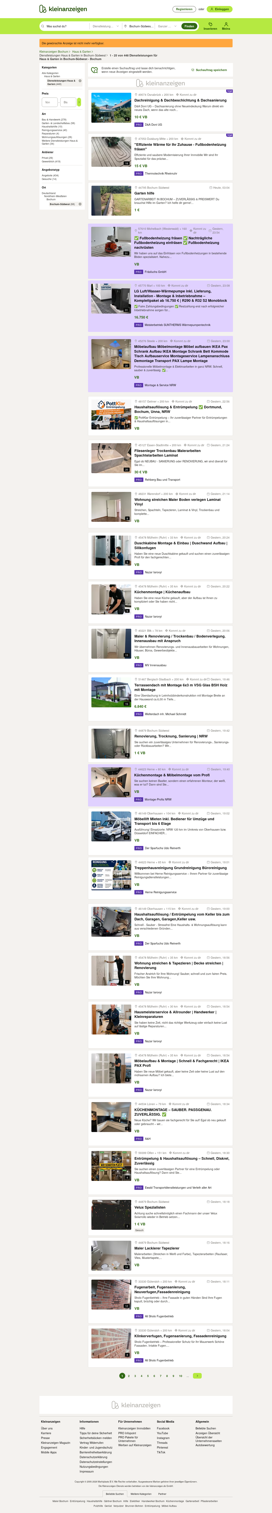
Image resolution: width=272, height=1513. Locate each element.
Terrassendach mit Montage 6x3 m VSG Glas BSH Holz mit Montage (180, 687)
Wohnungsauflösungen (54, 137)
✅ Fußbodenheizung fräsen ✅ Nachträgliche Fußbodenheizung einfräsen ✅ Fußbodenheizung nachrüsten (176, 243)
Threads (162, 1443)
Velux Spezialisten (149, 1207)
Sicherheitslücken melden (96, 1438)
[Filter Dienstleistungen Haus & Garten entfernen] (80, 80)
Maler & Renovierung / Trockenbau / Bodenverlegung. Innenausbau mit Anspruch (180, 638)
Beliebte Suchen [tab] (115, 1493)
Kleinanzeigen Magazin (55, 1443)
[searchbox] (67, 26)
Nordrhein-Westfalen (55, 196)
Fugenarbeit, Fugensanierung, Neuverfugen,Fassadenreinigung (162, 1289)
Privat (45, 157)
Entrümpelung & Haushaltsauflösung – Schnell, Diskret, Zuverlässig (181, 1161)
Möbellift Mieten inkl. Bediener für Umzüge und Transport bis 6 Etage (174, 821)
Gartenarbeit (192, 1501)
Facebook (163, 1428)
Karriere (46, 1433)
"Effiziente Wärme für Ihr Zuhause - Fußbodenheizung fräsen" (180, 147)
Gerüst (108, 1505)
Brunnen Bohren (134, 1505)
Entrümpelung (77, 1501)
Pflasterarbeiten (209, 1501)
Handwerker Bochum (153, 1501)
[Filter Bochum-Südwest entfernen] (80, 204)
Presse (45, 1438)
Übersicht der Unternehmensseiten (209, 1439)
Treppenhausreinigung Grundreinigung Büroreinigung (180, 868)
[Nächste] (197, 1376)
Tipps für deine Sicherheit (96, 1433)
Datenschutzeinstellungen (96, 1462)
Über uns (47, 1428)
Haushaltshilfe (49, 126)
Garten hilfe (144, 193)
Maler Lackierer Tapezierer (156, 1248)
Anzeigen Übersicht (208, 1433)
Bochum (51, 199)
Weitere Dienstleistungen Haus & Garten (60, 142)
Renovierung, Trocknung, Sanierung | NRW (171, 736)
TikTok (161, 1452)
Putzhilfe (98, 1505)
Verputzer (118, 1505)
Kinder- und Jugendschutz (96, 1447)
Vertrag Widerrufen (92, 1443)
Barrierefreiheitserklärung (96, 1452)
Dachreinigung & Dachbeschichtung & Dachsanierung (180, 100)
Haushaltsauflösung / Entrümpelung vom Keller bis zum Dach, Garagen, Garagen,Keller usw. (182, 916)
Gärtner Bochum (113, 1501)
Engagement (49, 1447)
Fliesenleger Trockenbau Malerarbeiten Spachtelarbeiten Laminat (167, 453)
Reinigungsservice (52, 130)
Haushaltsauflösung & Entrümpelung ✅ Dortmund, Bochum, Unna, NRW (178, 409)
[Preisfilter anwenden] (79, 102)
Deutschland (49, 193)
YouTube (162, 1433)
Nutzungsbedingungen (94, 1467)
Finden (189, 26)
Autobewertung (205, 1445)
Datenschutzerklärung (93, 1457)
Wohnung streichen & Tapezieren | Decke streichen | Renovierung (178, 965)
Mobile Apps (49, 1452)
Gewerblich (48, 161)
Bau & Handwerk (51, 119)
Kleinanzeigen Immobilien (134, 1428)
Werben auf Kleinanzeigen (135, 1445)
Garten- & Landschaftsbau (56, 123)
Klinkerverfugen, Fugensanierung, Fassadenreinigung (180, 1336)
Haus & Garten (52, 76)
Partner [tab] (162, 1493)
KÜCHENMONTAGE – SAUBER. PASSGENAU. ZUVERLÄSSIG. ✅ (173, 1112)
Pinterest (162, 1447)
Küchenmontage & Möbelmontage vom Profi (172, 775)
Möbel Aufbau (169, 1505)
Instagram (163, 1438)
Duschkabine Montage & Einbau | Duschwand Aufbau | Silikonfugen (180, 545)
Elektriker (135, 1501)
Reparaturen (49, 133)
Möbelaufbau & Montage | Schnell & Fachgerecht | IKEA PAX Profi (181, 1063)
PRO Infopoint (127, 1433)
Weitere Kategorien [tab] (141, 1493)
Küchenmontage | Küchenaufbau (162, 592)
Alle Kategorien (50, 73)
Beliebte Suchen (206, 1428)
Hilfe (82, 1428)
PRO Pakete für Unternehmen (128, 1439)
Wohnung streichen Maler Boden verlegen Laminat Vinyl (177, 502)
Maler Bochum (60, 1501)
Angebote (47, 175)
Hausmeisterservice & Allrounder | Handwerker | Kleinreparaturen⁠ (175, 1014)
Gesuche (47, 179)
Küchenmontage (175, 1501)
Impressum (87, 1471)
